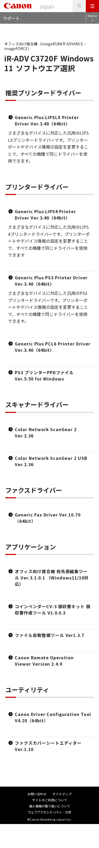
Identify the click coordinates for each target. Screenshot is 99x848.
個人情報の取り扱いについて (49, 806)
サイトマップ (62, 794)
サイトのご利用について (49, 800)
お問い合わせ (36, 794)
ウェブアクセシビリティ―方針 (50, 812)
